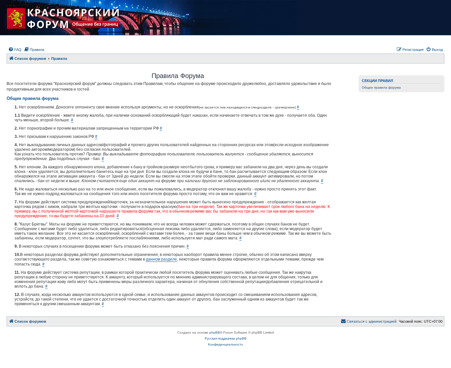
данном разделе (161, 259)
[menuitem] (14, 50)
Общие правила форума (381, 87)
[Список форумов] (68, 17)
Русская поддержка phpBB (226, 338)
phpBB (214, 332)
